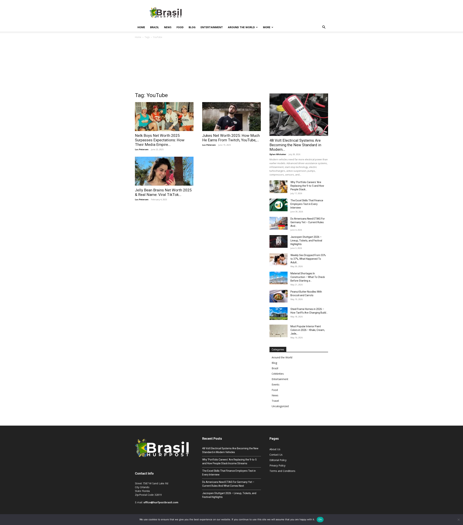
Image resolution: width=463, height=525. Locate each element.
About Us (274, 449)
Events (275, 384)
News (167, 27)
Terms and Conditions (282, 471)
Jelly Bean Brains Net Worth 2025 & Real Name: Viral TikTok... (163, 192)
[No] (458, 519)
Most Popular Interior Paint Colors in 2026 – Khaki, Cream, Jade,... (307, 330)
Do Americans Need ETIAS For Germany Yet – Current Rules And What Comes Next (228, 484)
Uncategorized (280, 406)
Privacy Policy (277, 465)
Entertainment (212, 27)
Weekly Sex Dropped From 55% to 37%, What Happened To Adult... (308, 259)
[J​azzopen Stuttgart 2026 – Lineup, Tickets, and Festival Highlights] (278, 241)
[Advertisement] (231, 66)
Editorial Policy (277, 460)
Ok (320, 519)
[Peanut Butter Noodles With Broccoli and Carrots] (278, 296)
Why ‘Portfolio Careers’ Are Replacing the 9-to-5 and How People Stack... (307, 186)
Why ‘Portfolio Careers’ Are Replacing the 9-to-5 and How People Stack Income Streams (229, 461)
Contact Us (276, 454)
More (266, 27)
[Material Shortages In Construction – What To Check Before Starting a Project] (278, 278)
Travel (275, 400)
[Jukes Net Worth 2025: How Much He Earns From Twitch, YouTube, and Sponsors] (231, 116)
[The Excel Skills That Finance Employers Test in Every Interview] (278, 205)
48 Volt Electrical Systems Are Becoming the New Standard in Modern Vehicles (230, 450)
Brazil (154, 27)
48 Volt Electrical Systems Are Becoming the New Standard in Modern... (295, 145)
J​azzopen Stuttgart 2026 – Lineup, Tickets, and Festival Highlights (306, 240)
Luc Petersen (141, 149)
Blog (192, 27)
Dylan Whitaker (277, 154)
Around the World (241, 27)
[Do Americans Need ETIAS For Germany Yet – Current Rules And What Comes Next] (278, 223)
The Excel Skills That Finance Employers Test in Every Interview (306, 204)
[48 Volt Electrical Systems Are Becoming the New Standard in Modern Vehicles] (298, 114)
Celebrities (278, 373)
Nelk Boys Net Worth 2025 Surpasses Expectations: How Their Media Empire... (159, 140)
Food (180, 27)
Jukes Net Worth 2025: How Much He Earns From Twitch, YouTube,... (231, 137)
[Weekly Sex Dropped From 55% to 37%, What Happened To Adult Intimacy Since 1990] (278, 259)
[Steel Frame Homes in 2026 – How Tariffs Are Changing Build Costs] (278, 313)
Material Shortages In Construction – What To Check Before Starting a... (307, 277)
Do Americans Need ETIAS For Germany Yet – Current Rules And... (307, 222)
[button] (323, 27)
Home (141, 27)
